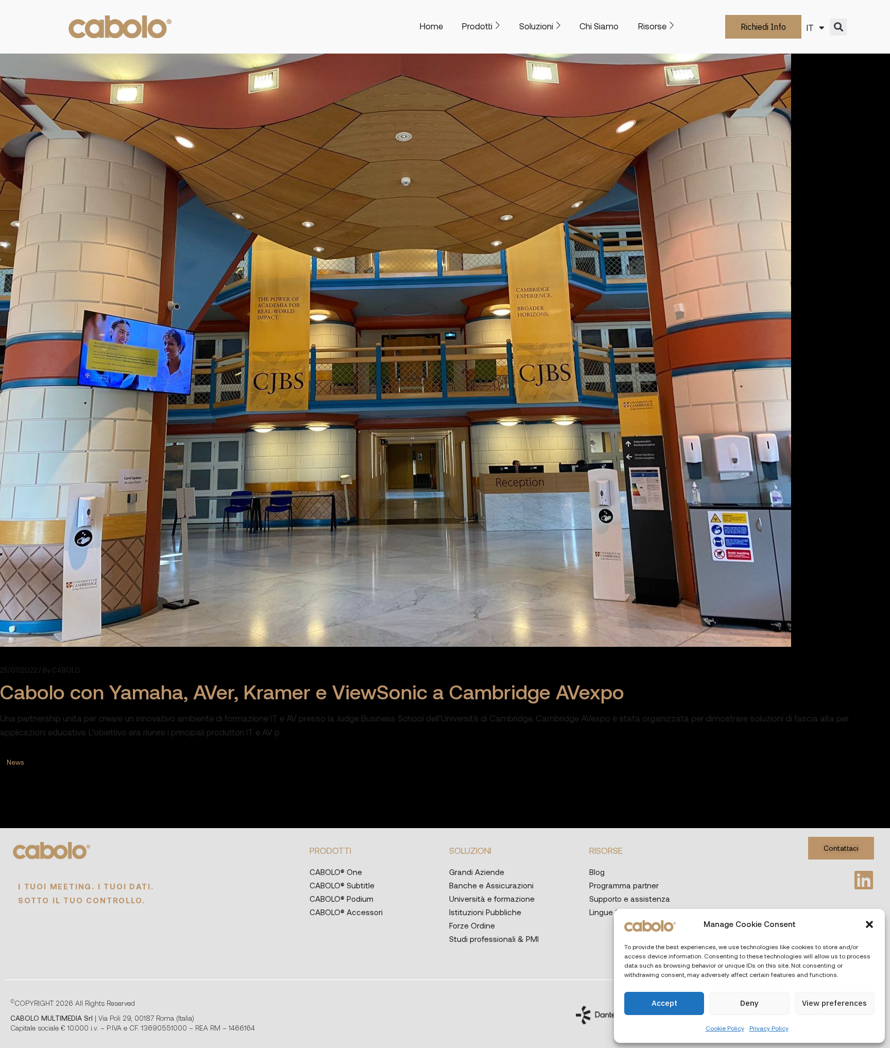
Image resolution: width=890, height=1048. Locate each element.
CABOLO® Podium (341, 898)
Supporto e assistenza (629, 898)
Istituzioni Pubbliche (485, 912)
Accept (664, 1003)
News (15, 762)
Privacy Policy (769, 1028)
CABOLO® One (336, 872)
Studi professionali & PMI (494, 938)
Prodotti (477, 26)
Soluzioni (536, 26)
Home (431, 26)
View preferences (834, 1003)
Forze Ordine (472, 925)
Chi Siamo (599, 26)
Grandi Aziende (476, 872)
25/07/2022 (18, 670)
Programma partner (624, 885)
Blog (597, 872)
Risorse (652, 26)
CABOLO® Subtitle (342, 885)
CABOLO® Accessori (346, 912)
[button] (869, 924)
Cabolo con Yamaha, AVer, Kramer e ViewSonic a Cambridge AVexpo (312, 691)
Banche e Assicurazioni (491, 885)
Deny (749, 1003)
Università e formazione (492, 898)
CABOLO (61, 670)
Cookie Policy (725, 1028)
